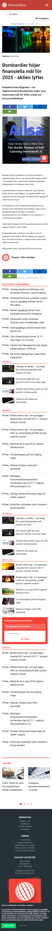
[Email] (9, 111)
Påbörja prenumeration (25, 848)
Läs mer (23, 926)
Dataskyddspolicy (25, 842)
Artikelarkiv (25, 829)
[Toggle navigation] (47, 5)
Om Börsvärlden (25, 826)
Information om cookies (25, 845)
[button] (21, 804)
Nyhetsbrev (25, 824)
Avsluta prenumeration (25, 850)
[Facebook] (9, 107)
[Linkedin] (39, 107)
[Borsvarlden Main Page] (14, 5)
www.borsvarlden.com (25, 873)
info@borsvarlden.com (25, 871)
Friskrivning (25, 840)
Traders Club (24, 821)
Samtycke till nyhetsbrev (18, 626)
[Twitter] (24, 107)
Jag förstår (8, 925)
